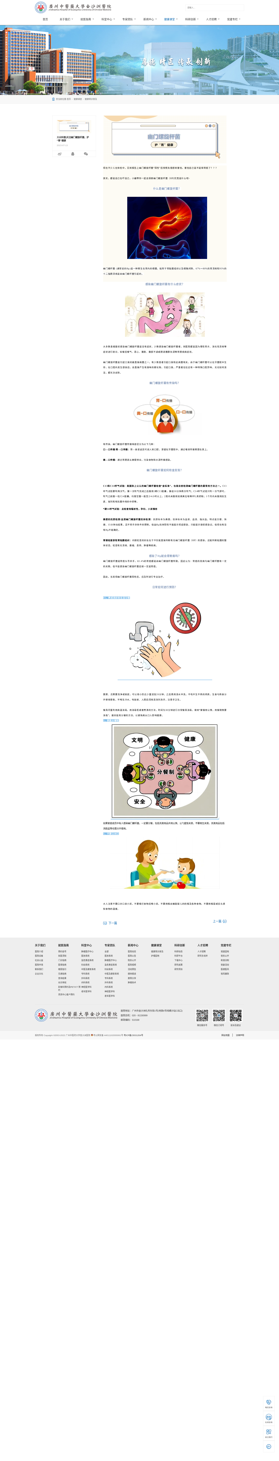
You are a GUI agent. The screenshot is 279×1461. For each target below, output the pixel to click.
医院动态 (132, 951)
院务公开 (132, 960)
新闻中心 (133, 945)
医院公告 (132, 956)
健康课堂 (78, 99)
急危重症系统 (87, 960)
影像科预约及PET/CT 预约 (69, 988)
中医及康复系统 (88, 969)
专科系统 (85, 974)
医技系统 (85, 956)
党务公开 (225, 956)
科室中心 (86, 945)
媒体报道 (132, 974)
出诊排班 (62, 982)
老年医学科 (86, 991)
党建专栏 (226, 945)
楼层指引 (62, 969)
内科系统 (85, 982)
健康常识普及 (91, 99)
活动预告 (132, 969)
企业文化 (39, 974)
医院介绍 (39, 951)
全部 (107, 951)
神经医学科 (86, 987)
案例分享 (132, 978)
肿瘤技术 (132, 982)
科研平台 (178, 956)
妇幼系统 (85, 965)
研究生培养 (203, 956)
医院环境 (39, 965)
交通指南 (62, 974)
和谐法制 (225, 960)
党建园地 (225, 951)
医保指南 (62, 965)
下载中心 (178, 960)
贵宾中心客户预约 (66, 994)
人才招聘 (203, 945)
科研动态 (178, 951)
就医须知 (62, 956)
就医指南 (63, 945)
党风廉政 (225, 974)
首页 (45, 19)
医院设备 (39, 956)
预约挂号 (62, 951)
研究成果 (178, 965)
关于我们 (40, 945)
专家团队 (110, 945)
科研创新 (179, 945)
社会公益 (39, 960)
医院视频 (132, 965)
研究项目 (178, 969)
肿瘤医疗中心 (87, 951)
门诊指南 (62, 960)
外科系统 (85, 978)
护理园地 (155, 956)
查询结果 (62, 978)
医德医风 (225, 969)
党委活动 (225, 965)
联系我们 (39, 969)
